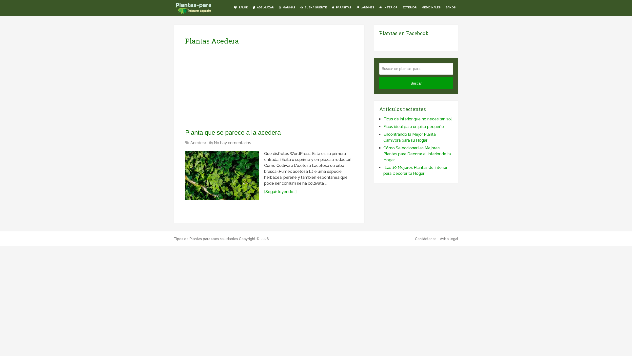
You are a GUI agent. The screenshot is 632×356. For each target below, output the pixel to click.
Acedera (198, 142)
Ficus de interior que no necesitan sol (417, 119)
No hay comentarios (232, 142)
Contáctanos (425, 239)
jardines (367, 7)
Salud (243, 7)
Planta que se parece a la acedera (233, 132)
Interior (390, 7)
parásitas (343, 7)
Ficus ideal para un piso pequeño (413, 126)
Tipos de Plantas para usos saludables (206, 239)
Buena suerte (315, 7)
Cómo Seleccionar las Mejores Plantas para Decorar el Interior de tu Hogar (417, 154)
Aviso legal (449, 239)
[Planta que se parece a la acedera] (222, 175)
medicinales (431, 7)
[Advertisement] (231, 86)
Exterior (409, 7)
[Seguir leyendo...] (280, 191)
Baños (451, 7)
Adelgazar (265, 7)
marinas (289, 7)
